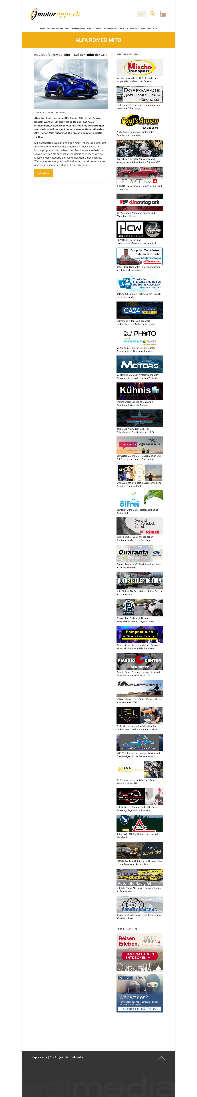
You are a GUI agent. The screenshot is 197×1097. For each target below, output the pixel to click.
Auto (67, 28)
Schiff (141, 28)
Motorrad (119, 28)
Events (150, 28)
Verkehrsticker (55, 28)
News (42, 28)
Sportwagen (78, 28)
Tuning (98, 28)
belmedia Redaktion (56, 112)
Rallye (90, 28)
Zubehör (108, 28)
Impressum (39, 1057)
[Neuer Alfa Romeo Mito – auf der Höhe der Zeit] (71, 84)
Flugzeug (132, 28)
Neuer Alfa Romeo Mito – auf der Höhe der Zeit (70, 54)
